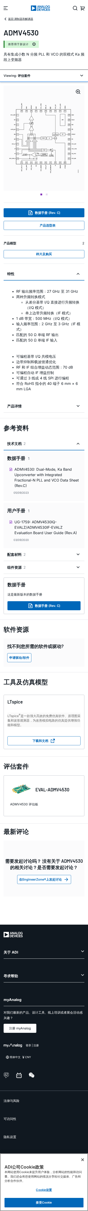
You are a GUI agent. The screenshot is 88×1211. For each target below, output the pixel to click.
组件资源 (16, 567)
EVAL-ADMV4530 (52, 789)
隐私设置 (10, 1137)
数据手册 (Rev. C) (47, 213)
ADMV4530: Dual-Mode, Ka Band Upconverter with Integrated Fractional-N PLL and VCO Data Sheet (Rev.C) (46, 477)
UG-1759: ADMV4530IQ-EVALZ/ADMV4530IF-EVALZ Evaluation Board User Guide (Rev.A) (45, 527)
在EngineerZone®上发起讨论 (40, 879)
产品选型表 (48, 225)
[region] (44, 1182)
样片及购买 (44, 254)
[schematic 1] (44, 138)
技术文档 (16, 443)
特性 (10, 273)
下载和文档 (40, 741)
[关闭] (83, 1160)
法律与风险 (11, 1101)
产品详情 (14, 406)
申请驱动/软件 (19, 657)
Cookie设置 (44, 1190)
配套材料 (16, 554)
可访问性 (10, 1119)
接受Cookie (44, 1202)
